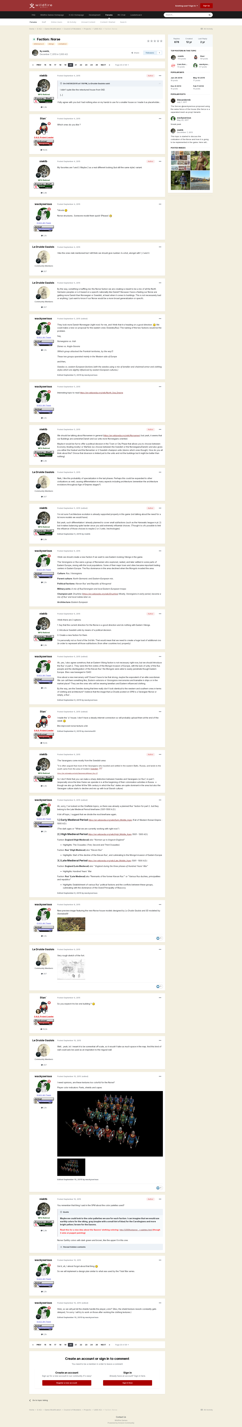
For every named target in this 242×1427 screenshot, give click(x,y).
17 (55, 65)
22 (81, 65)
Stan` (43, 118)
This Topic (198, 15)
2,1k (45, 235)
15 (45, 65)
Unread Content (88, 22)
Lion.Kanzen (183, 64)
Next (103, 65)
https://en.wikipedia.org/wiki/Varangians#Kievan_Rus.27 (77, 773)
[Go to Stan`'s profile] (44, 128)
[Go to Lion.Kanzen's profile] (173, 65)
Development (94, 15)
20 (70, 65)
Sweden (94, 769)
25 (97, 65)
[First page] (33, 65)
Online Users (56, 22)
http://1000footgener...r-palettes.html (136, 1230)
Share (136, 53)
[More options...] (160, 75)
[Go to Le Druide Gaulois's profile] (44, 257)
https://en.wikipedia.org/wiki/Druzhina (100, 594)
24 (91, 65)
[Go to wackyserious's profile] (44, 214)
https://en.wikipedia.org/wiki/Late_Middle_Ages (109, 860)
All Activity (71, 22)
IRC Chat (121, 15)
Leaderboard (136, 15)
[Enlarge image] (66, 210)
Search (123, 22)
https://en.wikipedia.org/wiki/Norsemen (122, 435)
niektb (46, 51)
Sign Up (206, 5)
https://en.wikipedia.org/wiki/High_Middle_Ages (110, 834)
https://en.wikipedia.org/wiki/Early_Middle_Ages (110, 820)
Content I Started (107, 22)
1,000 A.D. (63, 54)
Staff (44, 22)
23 (86, 65)
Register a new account (66, 1383)
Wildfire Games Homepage (52, 15)
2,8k (45, 107)
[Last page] (109, 65)
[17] (100, 768)
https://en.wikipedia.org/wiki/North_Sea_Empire (101, 393)
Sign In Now (128, 1383)
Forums (109, 15)
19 (65, 65)
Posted (68, 75)
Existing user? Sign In (186, 6)
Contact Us (121, 1417)
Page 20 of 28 (121, 65)
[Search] (210, 15)
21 (76, 65)
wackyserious (43, 204)
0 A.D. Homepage (76, 15)
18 (60, 65)
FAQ (33, 15)
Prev (39, 65)
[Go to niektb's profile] (35, 53)
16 (50, 65)
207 (45, 271)
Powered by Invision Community (121, 1423)
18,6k (44, 150)
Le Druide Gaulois (43, 246)
